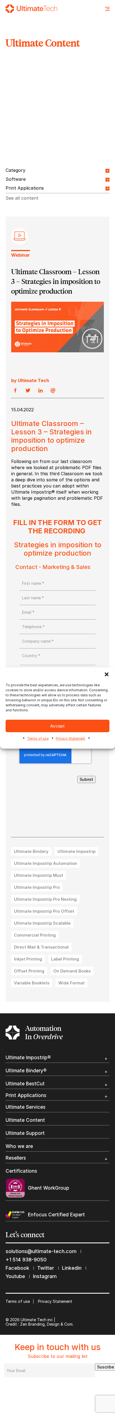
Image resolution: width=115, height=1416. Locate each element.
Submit (86, 779)
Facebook (17, 1268)
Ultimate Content (25, 1120)
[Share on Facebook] (15, 390)
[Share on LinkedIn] (40, 390)
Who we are (19, 1146)
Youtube (15, 1276)
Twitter (45, 1268)
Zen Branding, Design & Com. (46, 1324)
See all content (22, 198)
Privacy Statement (70, 738)
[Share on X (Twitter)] (28, 390)
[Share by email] (53, 390)
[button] (106, 674)
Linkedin (72, 1268)
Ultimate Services (25, 1107)
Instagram (45, 1276)
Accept (57, 726)
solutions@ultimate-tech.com (41, 1251)
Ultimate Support (25, 1133)
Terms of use (38, 738)
